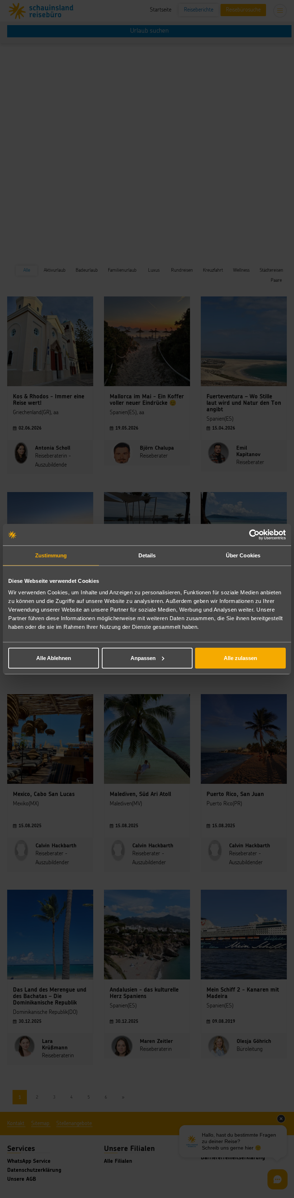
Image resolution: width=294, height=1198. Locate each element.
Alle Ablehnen (53, 658)
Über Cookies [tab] (243, 555)
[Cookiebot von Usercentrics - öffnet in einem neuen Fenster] (254, 534)
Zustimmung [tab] (51, 555)
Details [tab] (147, 555)
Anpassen (143, 658)
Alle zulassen (240, 658)
